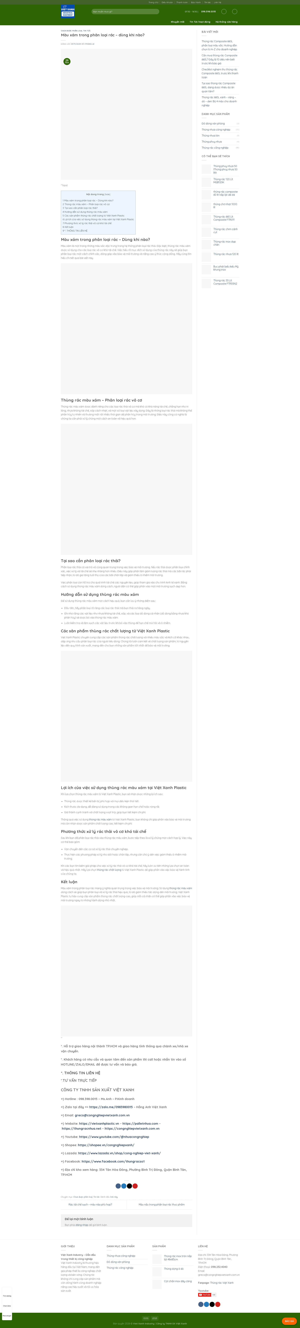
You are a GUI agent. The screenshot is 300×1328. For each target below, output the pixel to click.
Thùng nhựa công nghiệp (216, 129)
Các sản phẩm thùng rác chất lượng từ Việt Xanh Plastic (93, 215)
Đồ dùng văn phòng (213, 123)
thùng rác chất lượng (109, 869)
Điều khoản (167, 2)
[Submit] (156, 11)
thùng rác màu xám (100, 819)
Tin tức (207, 2)
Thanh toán (182, 2)
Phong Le (89, 44)
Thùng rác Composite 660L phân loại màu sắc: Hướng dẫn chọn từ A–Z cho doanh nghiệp (219, 45)
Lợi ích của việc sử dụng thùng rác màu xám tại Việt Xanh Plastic (98, 219)
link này (114, 1197)
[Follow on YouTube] (237, 2)
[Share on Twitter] (123, 1186)
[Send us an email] (231, 2)
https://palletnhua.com (140, 1123)
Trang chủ (153, 2)
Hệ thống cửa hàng (227, 21)
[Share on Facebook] (118, 1186)
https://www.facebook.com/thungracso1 (113, 1161)
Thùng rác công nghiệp (215, 147)
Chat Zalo (7, 1306)
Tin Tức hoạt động (200, 21)
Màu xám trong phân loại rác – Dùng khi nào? (88, 200)
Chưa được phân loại (71, 31)
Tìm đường (7, 1296)
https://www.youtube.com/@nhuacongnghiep (114, 1137)
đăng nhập (82, 1224)
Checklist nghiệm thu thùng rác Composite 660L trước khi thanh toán (220, 73)
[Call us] (234, 2)
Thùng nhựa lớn (210, 135)
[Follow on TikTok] (228, 2)
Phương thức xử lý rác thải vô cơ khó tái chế (87, 223)
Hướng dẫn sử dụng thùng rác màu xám (85, 211)
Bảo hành (196, 2)
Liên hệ (217, 2)
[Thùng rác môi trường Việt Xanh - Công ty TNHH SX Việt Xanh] (74, 11)
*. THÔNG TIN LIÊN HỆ (75, 230)
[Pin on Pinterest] (135, 1186)
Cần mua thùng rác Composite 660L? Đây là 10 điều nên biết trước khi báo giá (219, 59)
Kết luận (68, 226)
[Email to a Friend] (129, 1186)
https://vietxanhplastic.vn (99, 1123)
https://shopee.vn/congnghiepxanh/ (106, 1145)
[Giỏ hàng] (234, 11)
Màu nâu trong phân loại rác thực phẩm (162, 1204)
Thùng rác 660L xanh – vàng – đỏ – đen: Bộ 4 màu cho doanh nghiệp (219, 101)
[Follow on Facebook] (224, 2)
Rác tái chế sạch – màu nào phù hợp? (90, 1204)
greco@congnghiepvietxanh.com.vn (102, 1115)
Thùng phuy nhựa (212, 141)
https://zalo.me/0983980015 (111, 1107)
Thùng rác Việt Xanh (222, 1282)
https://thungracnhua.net (81, 1128)
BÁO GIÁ (289, 1321)
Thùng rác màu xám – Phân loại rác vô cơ (86, 204)
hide (107, 194)
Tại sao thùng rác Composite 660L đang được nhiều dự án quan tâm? (218, 87)
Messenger (7, 1316)
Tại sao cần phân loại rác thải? (80, 207)
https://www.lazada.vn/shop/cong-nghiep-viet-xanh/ (119, 1153)
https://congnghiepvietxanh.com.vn (132, 1128)
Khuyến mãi (178, 21)
